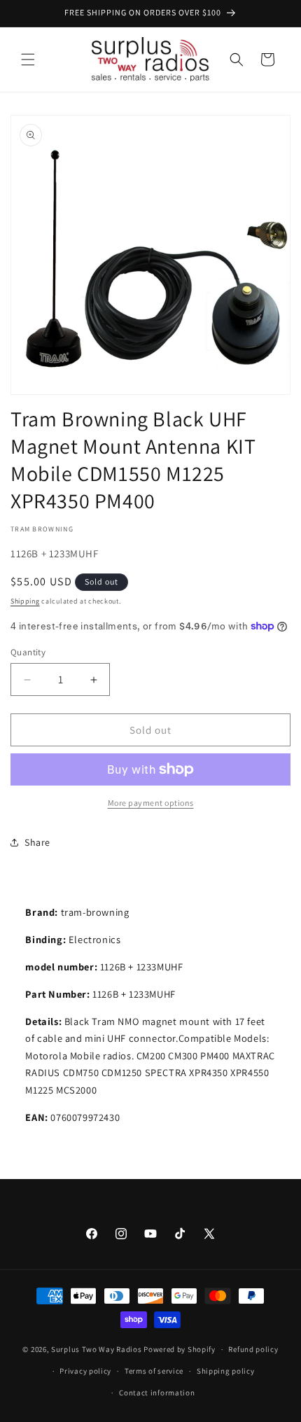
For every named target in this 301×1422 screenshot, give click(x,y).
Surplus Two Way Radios (96, 1349)
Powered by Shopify (180, 1349)
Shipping (25, 601)
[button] (28, 59)
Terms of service (154, 1371)
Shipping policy (226, 1371)
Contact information (157, 1392)
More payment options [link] (151, 802)
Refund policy (253, 1349)
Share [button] (37, 842)
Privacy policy (85, 1371)
